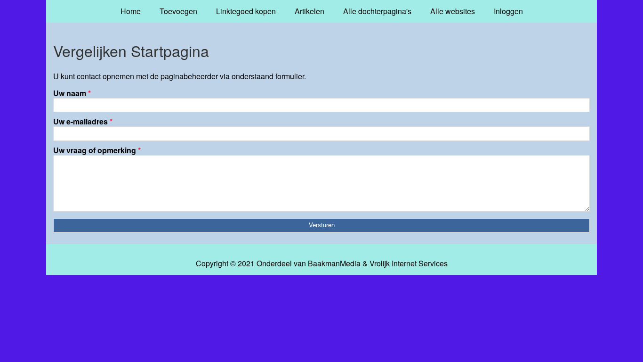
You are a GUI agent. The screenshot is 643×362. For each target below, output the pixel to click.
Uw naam (72, 93)
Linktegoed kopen (246, 11)
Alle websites (452, 11)
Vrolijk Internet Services (409, 263)
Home (131, 11)
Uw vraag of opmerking (97, 150)
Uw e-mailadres (83, 121)
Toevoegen (178, 11)
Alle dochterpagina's (377, 11)
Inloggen (508, 11)
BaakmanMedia (334, 263)
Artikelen (309, 11)
